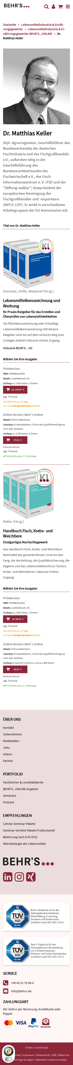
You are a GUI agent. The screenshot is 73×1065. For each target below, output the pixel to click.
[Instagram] (19, 877)
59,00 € (17, 669)
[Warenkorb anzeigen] (60, 6)
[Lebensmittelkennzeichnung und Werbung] (28, 263)
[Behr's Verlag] (16, 5)
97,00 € (17, 440)
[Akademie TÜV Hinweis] (36, 949)
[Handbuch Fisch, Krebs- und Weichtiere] (28, 493)
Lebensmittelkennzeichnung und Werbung (31, 303)
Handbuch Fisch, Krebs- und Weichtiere (28, 533)
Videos (7, 754)
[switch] (8, 1059)
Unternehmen (12, 734)
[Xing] (30, 877)
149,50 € (17, 389)
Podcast (8, 802)
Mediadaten (11, 741)
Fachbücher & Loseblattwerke (23, 782)
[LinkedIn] (7, 877)
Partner (8, 761)
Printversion (11, 368)
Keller (7, 521)
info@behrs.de (21, 991)
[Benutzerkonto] (53, 6)
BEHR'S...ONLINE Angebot (20, 789)
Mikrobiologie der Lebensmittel (24, 844)
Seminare (9, 795)
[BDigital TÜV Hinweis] (36, 916)
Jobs (6, 747)
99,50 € (17, 619)
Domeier (10, 291)
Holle (22, 291)
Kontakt (8, 727)
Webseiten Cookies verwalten (51, 1059)
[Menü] (68, 6)
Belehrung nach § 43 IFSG (20, 837)
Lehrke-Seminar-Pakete (19, 824)
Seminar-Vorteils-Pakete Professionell (29, 830)
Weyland (36, 291)
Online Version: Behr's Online (23, 415)
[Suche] (46, 6)
